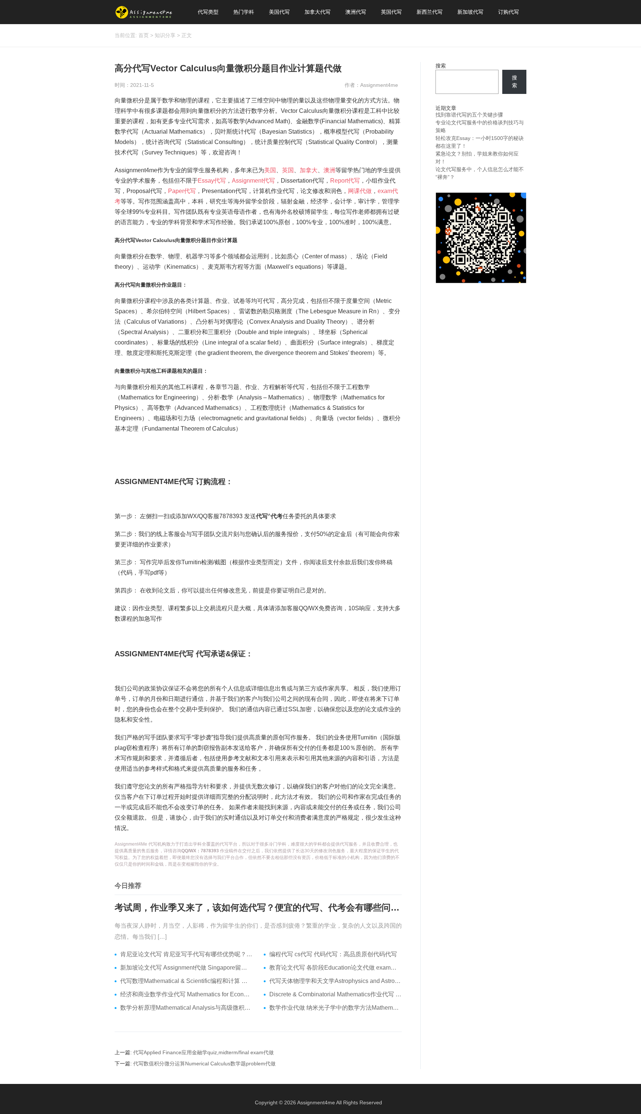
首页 (143, 35)
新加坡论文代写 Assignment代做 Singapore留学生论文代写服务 (186, 967)
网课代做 (360, 191)
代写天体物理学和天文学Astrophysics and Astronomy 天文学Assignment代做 (335, 981)
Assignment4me (316, 1102)
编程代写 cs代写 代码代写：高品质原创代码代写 (333, 954)
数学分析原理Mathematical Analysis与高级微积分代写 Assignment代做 (186, 1007)
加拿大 (309, 170)
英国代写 (391, 12)
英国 (288, 170)
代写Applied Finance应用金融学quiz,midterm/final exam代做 (203, 1052)
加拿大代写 (318, 12)
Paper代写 (182, 191)
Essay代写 (212, 180)
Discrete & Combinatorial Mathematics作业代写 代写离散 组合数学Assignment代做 (335, 994)
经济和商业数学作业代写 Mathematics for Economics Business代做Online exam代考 (186, 994)
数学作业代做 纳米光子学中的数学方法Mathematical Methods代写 (335, 1007)
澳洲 (329, 170)
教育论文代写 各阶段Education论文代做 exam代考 (335, 967)
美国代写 (279, 12)
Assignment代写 (253, 180)
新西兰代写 (430, 12)
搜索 (440, 66)
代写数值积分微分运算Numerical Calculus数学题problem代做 (204, 1063)
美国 (270, 170)
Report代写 (345, 180)
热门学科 (243, 12)
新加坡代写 (470, 12)
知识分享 (165, 35)
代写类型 (208, 12)
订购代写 (508, 12)
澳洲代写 (355, 12)
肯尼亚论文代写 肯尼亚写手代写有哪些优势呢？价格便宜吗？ (186, 954)
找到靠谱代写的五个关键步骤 (469, 115)
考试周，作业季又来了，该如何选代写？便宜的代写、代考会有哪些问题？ (258, 907)
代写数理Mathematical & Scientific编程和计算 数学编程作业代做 (186, 981)
